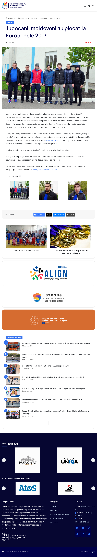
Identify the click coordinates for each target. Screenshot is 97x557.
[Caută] (84, 6)
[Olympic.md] (14, 5)
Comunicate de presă (59, 514)
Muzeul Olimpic (56, 518)
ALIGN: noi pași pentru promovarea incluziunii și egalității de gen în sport (53, 388)
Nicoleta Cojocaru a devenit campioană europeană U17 (45, 366)
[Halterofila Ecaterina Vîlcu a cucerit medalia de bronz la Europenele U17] (13, 403)
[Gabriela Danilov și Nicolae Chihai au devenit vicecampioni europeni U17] (13, 380)
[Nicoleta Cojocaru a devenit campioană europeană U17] (13, 369)
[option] (27, 460)
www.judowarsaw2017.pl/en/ (45, 169)
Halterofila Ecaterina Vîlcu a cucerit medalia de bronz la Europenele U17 (52, 399)
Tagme (92, 552)
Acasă (10, 18)
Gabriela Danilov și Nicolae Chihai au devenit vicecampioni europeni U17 (53, 377)
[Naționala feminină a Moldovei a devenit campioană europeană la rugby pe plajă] (13, 346)
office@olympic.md (82, 522)
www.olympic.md (53, 140)
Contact (54, 522)
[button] (4, 460)
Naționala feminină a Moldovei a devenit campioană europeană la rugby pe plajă (56, 343)
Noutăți (17, 18)
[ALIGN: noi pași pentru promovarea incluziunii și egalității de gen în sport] (13, 392)
